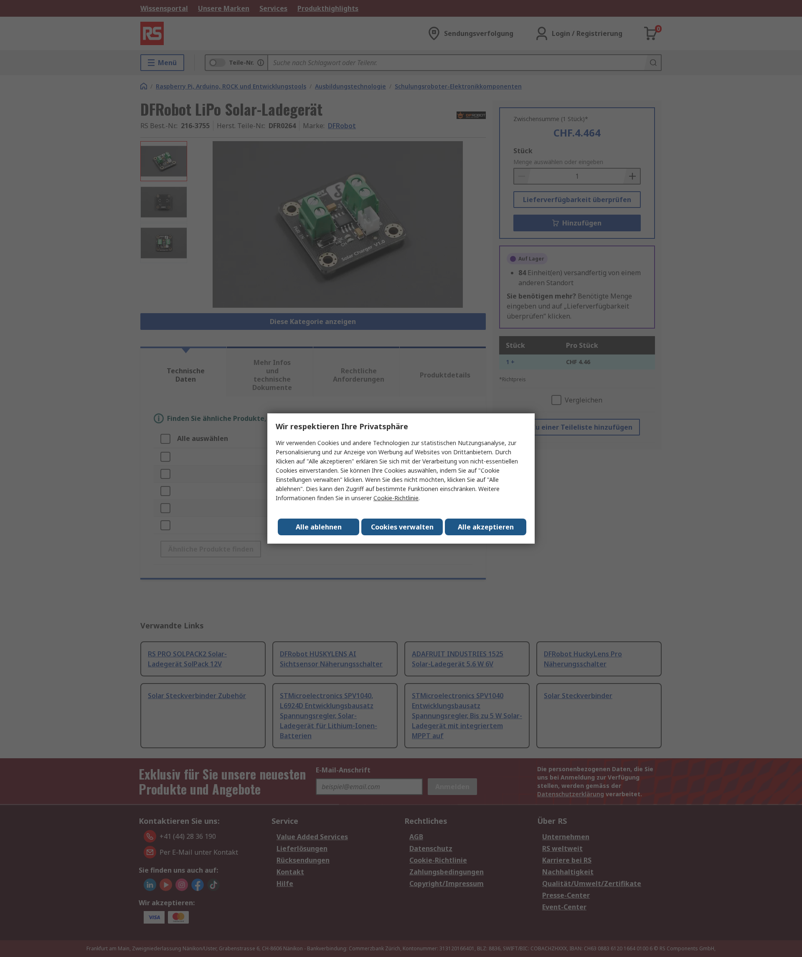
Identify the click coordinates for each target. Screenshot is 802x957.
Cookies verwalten (402, 527)
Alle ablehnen (319, 527)
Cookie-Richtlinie (396, 498)
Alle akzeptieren (486, 527)
